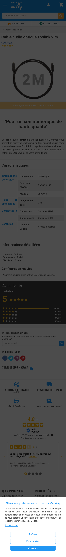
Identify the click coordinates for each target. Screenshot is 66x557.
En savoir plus (11, 525)
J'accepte (33, 548)
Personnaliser (33, 541)
